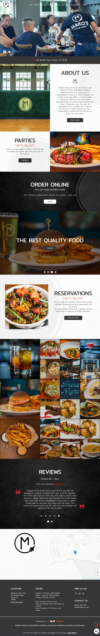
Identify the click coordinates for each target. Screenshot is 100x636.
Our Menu (50, 248)
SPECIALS (44, 5)
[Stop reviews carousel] (48, 521)
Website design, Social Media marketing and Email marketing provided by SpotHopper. (50, 625)
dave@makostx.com (81, 607)
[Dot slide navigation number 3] (52, 272)
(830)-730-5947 (83, 311)
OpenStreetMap (90, 579)
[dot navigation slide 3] (50, 516)
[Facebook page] (89, 4)
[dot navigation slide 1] (41, 516)
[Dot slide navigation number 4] (55, 272)
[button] (4, 52)
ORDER (84, 5)
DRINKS (36, 5)
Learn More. (72, 633)
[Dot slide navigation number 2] (48, 272)
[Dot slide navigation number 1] (45, 272)
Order (50, 201)
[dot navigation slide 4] (54, 516)
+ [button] (97, 572)
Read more (73, 120)
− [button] (97, 575)
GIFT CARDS (66, 5)
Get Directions (17, 602)
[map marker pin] (34, 59)
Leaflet (83, 579)
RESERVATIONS (76, 5)
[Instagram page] (93, 4)
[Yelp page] (97, 4)
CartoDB (97, 579)
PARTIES (57, 5)
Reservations (71, 318)
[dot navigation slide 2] (45, 516)
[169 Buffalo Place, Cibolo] (75, 552)
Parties (23, 161)
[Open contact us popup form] (96, 631)
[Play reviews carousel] (51, 521)
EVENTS (50, 5)
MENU (31, 5)
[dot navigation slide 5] (59, 516)
